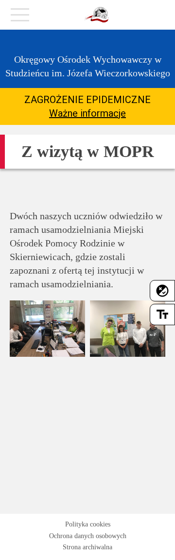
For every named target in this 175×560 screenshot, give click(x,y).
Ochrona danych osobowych (87, 536)
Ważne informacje (87, 113)
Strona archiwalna (87, 547)
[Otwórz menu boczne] (20, 17)
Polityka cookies (87, 524)
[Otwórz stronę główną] (97, 15)
